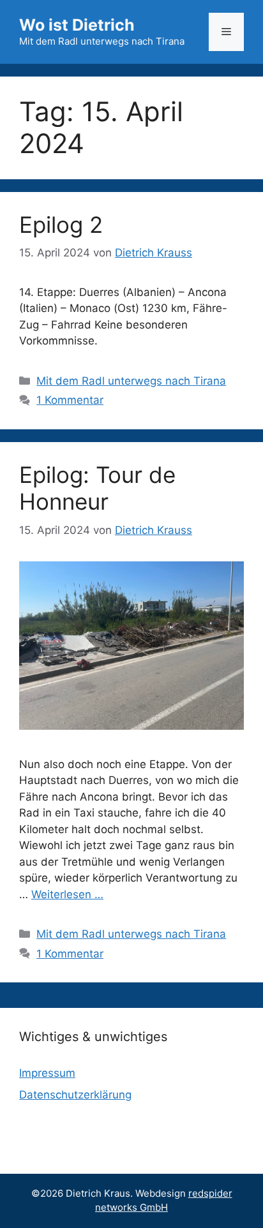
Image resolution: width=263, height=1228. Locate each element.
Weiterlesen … (67, 894)
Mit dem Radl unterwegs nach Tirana (131, 380)
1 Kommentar (69, 400)
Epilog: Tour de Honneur (97, 488)
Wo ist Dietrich (77, 24)
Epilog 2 (61, 224)
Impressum (47, 1073)
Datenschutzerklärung (75, 1094)
